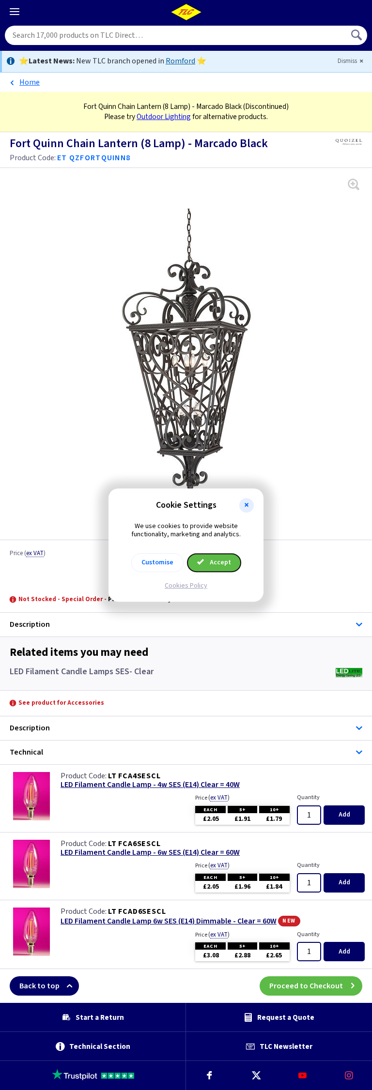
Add (344, 814)
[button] (246, 505)
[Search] (357, 35)
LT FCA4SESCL (134, 776)
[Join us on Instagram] (349, 1075)
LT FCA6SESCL (134, 843)
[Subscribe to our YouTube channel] (302, 1075)
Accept (219, 562)
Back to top (39, 986)
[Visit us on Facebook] (209, 1075)
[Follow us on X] (255, 1075)
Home (29, 82)
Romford (180, 61)
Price (28, 554)
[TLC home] (186, 12)
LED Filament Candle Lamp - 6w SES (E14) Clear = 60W (150, 852)
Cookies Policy (186, 585)
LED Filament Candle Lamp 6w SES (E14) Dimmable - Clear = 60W (169, 921)
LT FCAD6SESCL (137, 911)
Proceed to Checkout (306, 986)
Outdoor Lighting (164, 116)
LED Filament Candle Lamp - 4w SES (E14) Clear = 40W (150, 784)
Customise (157, 562)
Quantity (308, 797)
